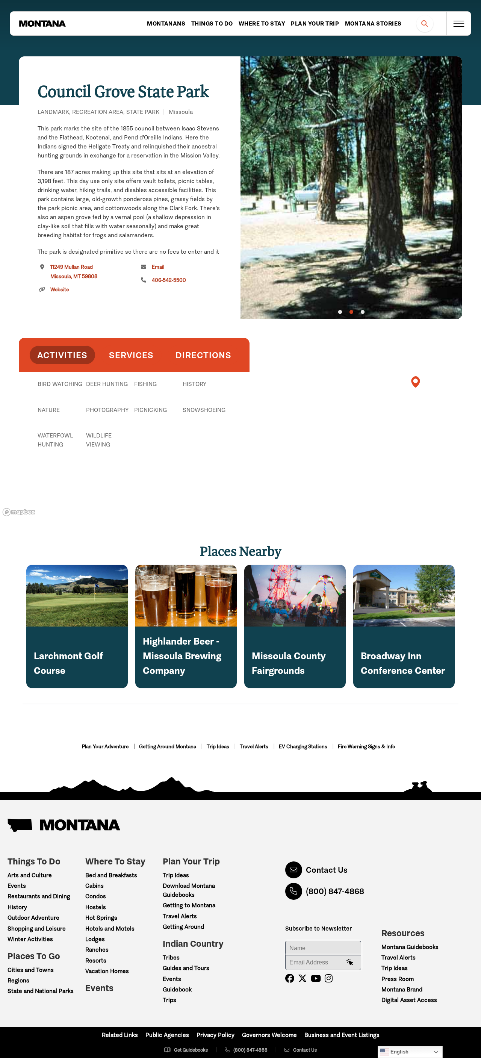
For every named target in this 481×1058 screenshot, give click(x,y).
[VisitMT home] (42, 23)
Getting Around (183, 926)
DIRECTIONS (203, 355)
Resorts (95, 960)
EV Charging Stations (303, 746)
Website (59, 289)
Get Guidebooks (191, 1050)
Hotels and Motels (110, 928)
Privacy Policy (215, 1034)
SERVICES (131, 355)
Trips (169, 1000)
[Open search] (424, 23)
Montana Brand (401, 989)
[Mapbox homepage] (18, 512)
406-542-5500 (169, 280)
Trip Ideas (218, 746)
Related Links (120, 1034)
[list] (134, 423)
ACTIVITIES (62, 355)
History (17, 907)
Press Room (397, 978)
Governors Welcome (269, 1034)
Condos (95, 896)
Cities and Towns (31, 969)
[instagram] (329, 978)
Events (17, 885)
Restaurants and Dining (39, 896)
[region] (351, 187)
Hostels (95, 907)
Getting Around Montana (168, 746)
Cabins (94, 885)
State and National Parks (41, 990)
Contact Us (327, 870)
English (398, 1052)
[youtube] (316, 978)
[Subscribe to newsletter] (350, 962)
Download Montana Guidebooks (189, 890)
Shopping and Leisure (37, 928)
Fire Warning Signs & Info (366, 746)
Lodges (95, 939)
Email (158, 267)
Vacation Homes (107, 971)
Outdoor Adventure (33, 917)
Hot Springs (101, 917)
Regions (18, 980)
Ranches (97, 949)
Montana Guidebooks (410, 947)
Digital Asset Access (409, 1000)
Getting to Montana (189, 905)
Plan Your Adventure (106, 746)
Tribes (171, 957)
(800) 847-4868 (335, 891)
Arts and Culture (30, 875)
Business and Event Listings (342, 1034)
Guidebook (177, 989)
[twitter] (302, 978)
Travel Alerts (254, 746)
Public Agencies (167, 1034)
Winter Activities (30, 939)
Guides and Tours (186, 968)
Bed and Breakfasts (111, 875)
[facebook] (289, 978)
